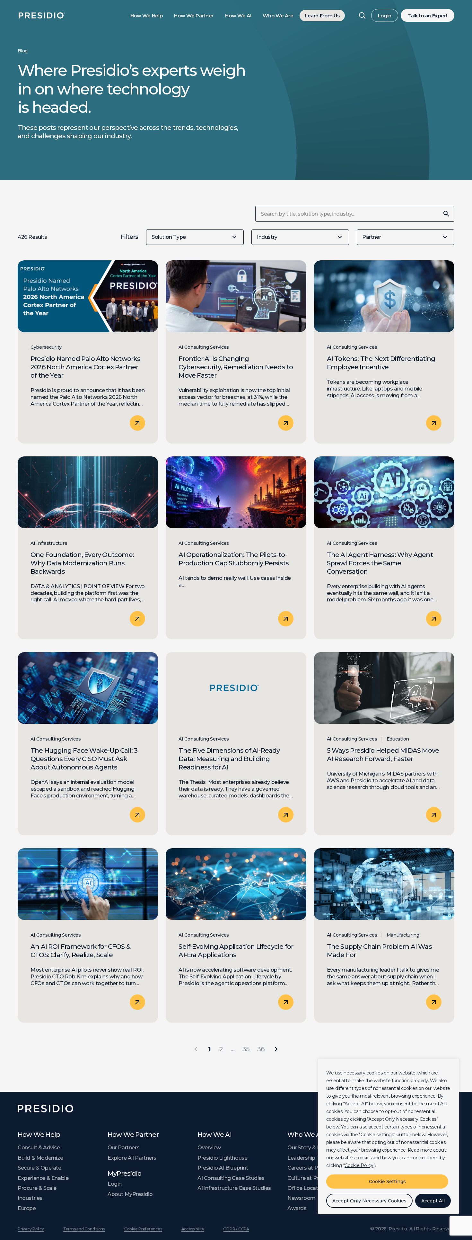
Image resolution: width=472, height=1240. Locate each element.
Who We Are (278, 16)
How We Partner (194, 16)
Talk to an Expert (427, 16)
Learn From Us (322, 16)
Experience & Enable (43, 1178)
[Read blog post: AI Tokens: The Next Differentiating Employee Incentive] (384, 352)
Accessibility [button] (192, 1229)
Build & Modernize (40, 1158)
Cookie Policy (359, 1165)
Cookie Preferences (143, 1229)
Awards (297, 1208)
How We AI (238, 16)
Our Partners (123, 1148)
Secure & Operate (39, 1168)
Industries (30, 1198)
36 (260, 1049)
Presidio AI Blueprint (222, 1168)
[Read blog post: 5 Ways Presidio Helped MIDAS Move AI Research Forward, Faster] (384, 743)
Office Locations (307, 1188)
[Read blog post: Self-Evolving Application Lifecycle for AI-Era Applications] (236, 935)
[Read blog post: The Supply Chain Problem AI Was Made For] (384, 935)
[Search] (362, 15)
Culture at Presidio (310, 1178)
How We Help (146, 16)
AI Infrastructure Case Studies (234, 1188)
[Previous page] (196, 1049)
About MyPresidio (130, 1194)
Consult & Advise (39, 1148)
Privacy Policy (31, 1229)
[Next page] (276, 1049)
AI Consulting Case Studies (231, 1178)
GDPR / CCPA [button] (236, 1229)
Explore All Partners (132, 1158)
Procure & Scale (37, 1188)
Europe (27, 1208)
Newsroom (301, 1198)
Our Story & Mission (311, 1148)
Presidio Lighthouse (222, 1158)
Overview (209, 1148)
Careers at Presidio (311, 1168)
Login (385, 16)
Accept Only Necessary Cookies (369, 1201)
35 (245, 1049)
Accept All (433, 1201)
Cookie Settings (387, 1181)
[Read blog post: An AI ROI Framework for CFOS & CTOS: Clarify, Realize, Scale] (88, 935)
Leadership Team (309, 1158)
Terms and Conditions (84, 1229)
